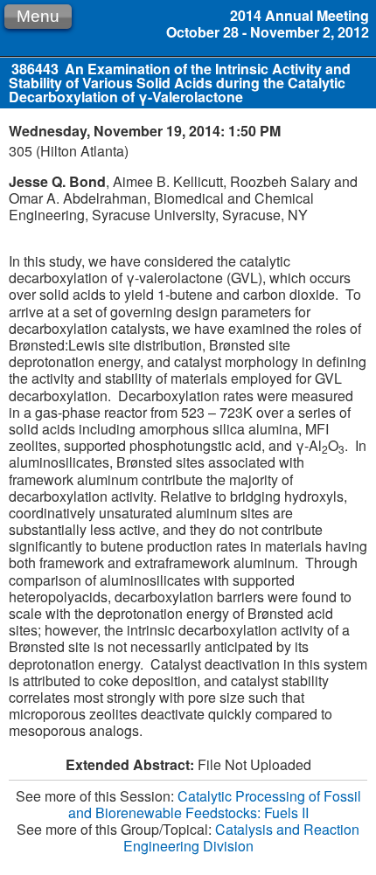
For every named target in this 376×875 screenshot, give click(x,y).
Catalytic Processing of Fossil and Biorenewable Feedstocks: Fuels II (214, 804)
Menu (38, 16)
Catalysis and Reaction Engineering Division (241, 837)
